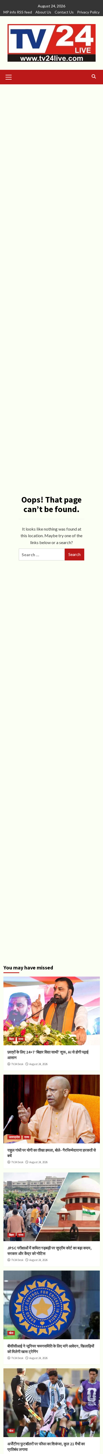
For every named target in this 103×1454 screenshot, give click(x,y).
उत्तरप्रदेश (14, 1137)
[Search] (94, 76)
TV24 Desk (17, 1064)
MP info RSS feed (17, 12)
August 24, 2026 (38, 1064)
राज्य (20, 1039)
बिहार (11, 1039)
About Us (43, 12)
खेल (11, 1333)
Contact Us (64, 12)
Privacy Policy (88, 12)
